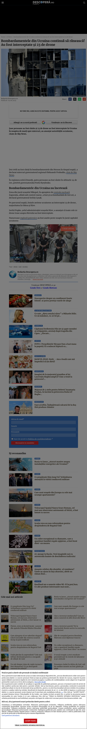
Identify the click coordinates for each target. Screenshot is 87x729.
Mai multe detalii (40, 682)
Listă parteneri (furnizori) (11, 715)
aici (62, 692)
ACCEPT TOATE (30, 721)
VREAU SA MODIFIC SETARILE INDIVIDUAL (30, 725)
